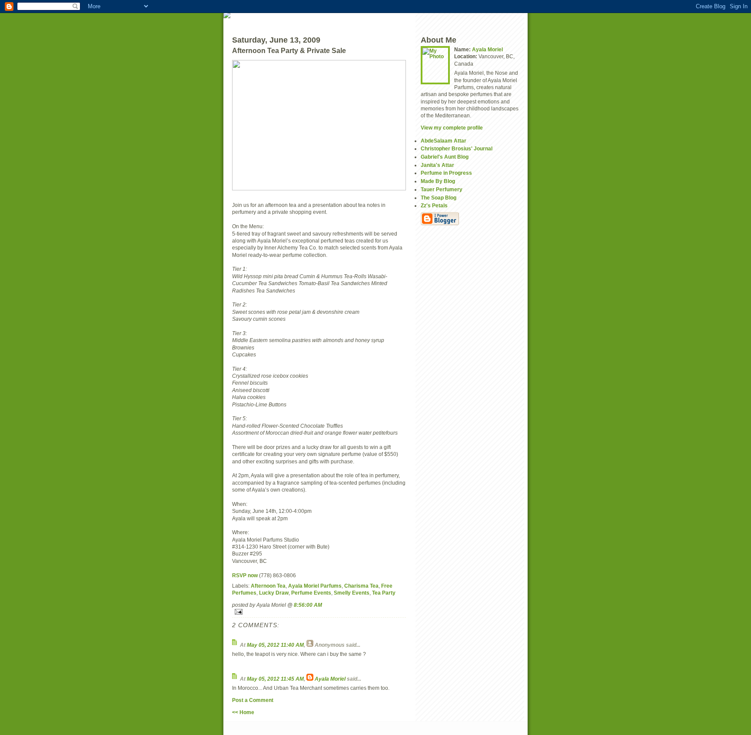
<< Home (243, 712)
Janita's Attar (437, 165)
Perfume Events (311, 592)
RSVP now (245, 575)
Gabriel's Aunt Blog (445, 157)
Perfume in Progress (446, 173)
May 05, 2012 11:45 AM (275, 679)
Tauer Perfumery (441, 189)
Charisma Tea (361, 586)
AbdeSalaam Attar (443, 140)
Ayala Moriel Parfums (315, 586)
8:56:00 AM (308, 605)
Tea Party (383, 592)
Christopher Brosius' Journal (456, 148)
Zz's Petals (434, 205)
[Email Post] (319, 612)
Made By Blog (438, 181)
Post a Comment (252, 700)
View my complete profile (452, 127)
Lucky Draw (274, 592)
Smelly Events (351, 592)
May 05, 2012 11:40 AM (275, 645)
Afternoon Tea (268, 586)
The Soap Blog (438, 197)
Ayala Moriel (330, 679)
